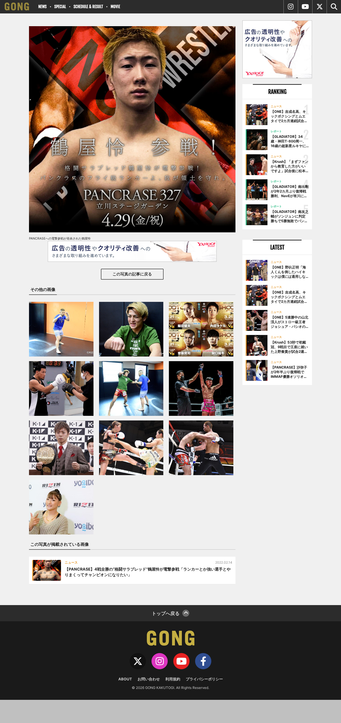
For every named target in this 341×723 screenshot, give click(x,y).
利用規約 (172, 679)
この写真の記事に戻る (132, 274)
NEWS (42, 6)
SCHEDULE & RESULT (88, 6)
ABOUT (125, 679)
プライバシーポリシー (204, 679)
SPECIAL (60, 6)
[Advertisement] (277, 464)
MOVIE (115, 6)
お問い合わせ (149, 679)
